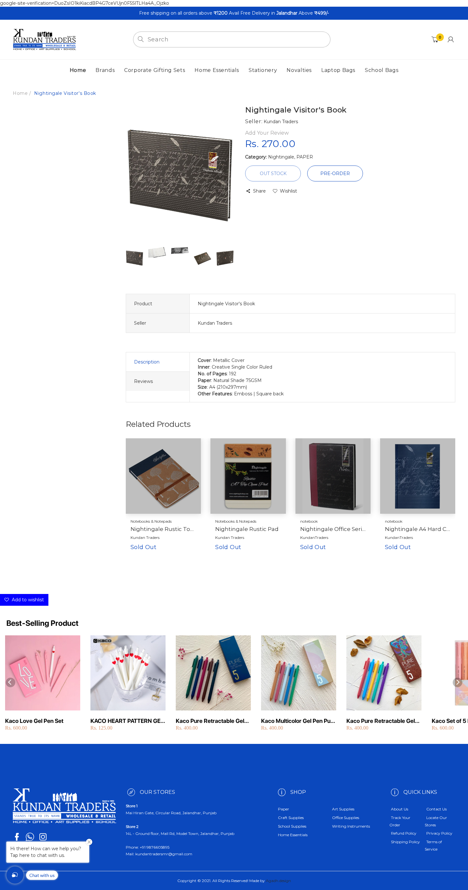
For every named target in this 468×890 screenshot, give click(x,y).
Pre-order (335, 173)
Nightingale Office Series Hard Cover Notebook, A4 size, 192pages (333, 529)
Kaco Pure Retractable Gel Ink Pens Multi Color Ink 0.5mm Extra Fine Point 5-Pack (210, 721)
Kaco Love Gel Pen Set (34, 720)
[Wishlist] (178, 557)
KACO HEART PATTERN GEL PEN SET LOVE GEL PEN (127, 721)
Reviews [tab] (143, 381)
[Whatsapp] (30, 837)
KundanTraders (314, 537)
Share (259, 191)
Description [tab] (147, 362)
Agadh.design (278, 880)
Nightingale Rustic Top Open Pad (163, 529)
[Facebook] (17, 837)
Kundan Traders (145, 537)
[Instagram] (43, 837)
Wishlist (288, 191)
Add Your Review (267, 133)
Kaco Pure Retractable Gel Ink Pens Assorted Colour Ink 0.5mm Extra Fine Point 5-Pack (383, 721)
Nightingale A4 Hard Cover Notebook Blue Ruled (417, 529)
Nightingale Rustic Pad (247, 529)
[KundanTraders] (44, 39)
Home (20, 93)
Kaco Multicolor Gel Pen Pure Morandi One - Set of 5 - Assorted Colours (298, 721)
